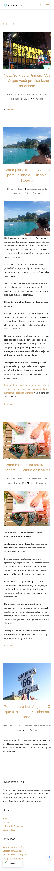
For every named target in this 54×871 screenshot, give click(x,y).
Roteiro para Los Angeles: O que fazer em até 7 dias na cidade (27, 712)
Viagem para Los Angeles (15, 854)
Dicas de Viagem (38, 483)
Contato (6, 822)
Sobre (5, 818)
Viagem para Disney (12, 850)
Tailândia (37, 193)
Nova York (38, 98)
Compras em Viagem (13, 858)
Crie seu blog (9, 829)
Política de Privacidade (14, 826)
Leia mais (10, 109)
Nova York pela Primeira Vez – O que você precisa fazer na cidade (27, 80)
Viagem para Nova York (14, 847)
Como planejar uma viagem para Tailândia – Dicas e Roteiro (27, 175)
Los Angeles (31, 730)
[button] (40, 5)
